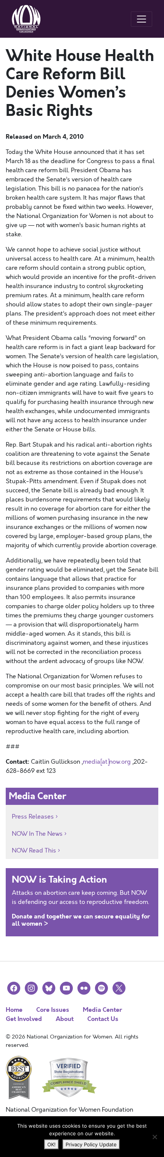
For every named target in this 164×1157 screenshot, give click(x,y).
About (65, 1018)
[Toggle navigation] (141, 19)
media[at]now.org (107, 762)
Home (14, 1009)
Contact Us (102, 1018)
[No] (154, 1137)
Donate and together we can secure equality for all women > (81, 920)
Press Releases (33, 816)
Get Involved (24, 1018)
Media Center (102, 1009)
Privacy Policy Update (91, 1144)
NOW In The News (37, 834)
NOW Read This (34, 850)
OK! (51, 1144)
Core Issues (52, 1009)
